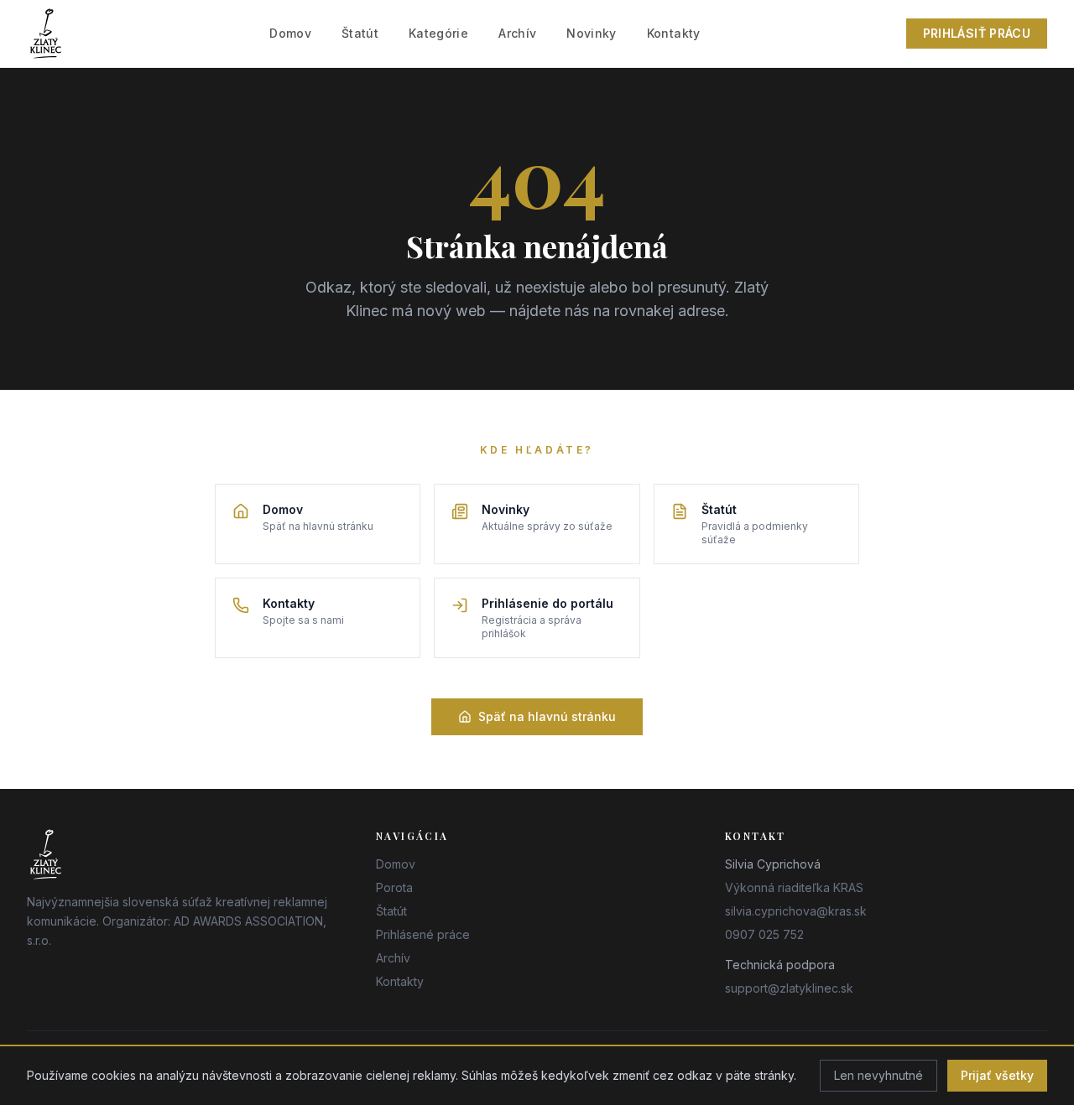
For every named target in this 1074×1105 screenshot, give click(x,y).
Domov (290, 33)
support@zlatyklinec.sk (789, 988)
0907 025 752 (764, 934)
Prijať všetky (997, 1075)
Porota (394, 887)
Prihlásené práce (423, 934)
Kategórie (438, 33)
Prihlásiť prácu (976, 33)
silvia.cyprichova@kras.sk (796, 911)
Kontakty (674, 33)
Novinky (591, 33)
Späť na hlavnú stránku (547, 716)
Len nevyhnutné (878, 1075)
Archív (517, 33)
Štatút (359, 33)
